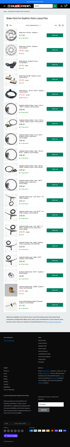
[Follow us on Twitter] (8, 431)
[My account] (61, 6)
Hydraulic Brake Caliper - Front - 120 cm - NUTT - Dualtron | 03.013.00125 (31, 106)
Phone (5, 376)
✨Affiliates (7, 387)
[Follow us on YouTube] (19, 431)
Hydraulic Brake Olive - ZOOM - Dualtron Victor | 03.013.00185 (31, 287)
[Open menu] (4, 6)
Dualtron (40, 383)
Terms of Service (42, 351)
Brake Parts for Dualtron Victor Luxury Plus (19, 11)
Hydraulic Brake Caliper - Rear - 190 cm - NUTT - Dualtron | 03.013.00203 (31, 151)
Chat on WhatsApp (9, 340)
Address (6, 381)
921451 (62, 376)
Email (5, 373)
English (6, 423)
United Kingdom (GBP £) (20, 423)
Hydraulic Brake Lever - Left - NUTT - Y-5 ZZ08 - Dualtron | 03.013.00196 (31, 212)
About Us (6, 371)
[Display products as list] (60, 25)
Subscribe (44, 410)
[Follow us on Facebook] (5, 431)
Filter (10, 25)
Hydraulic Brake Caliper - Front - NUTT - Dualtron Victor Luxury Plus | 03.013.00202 (31, 136)
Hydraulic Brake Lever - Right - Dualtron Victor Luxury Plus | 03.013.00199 (31, 243)
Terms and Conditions (44, 356)
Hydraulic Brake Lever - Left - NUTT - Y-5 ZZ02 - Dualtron (31, 197)
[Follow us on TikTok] (22, 431)
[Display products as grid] (63, 25)
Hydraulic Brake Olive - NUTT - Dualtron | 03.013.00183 (31, 272)
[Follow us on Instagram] (12, 431)
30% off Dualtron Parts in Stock (35, 1)
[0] (65, 6)
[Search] (55, 6)
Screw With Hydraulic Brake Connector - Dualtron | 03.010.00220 (31, 302)
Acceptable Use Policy (44, 354)
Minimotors (54, 378)
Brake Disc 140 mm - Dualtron (28, 32)
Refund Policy (42, 340)
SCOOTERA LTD (46, 371)
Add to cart (55, 35)
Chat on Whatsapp (9, 389)
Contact (6, 384)
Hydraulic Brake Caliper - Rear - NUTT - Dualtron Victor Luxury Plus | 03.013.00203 (31, 182)
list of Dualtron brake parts (53, 322)
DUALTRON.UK (45, 373)
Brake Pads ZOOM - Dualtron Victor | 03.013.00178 (30, 76)
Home (5, 11)
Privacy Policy (42, 348)
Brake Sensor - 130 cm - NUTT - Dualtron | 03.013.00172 (31, 91)
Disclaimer (41, 362)
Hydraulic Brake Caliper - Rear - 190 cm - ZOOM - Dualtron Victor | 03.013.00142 (31, 166)
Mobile (5, 379)
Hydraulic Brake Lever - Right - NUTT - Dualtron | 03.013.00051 (30, 257)
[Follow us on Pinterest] (15, 431)
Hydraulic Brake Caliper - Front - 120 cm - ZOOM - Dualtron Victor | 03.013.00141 (31, 120)
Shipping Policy (42, 346)
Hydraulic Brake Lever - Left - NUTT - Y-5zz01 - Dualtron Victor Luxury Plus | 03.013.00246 (31, 228)
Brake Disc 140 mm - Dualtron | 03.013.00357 (28, 47)
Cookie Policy (42, 359)
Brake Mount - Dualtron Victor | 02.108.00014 (28, 62)
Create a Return (42, 343)
